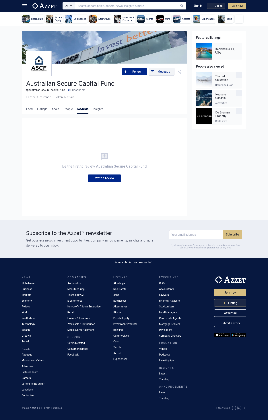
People (68, 109)
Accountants (166, 289)
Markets (26, 294)
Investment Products (125, 324)
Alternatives (120, 306)
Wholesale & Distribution (81, 324)
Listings (42, 109)
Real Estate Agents (170, 318)
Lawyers (164, 294)
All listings (119, 283)
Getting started (76, 343)
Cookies (57, 408)
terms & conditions (225, 245)
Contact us (28, 395)
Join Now (237, 5)
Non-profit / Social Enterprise (84, 306)
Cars (116, 341)
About (55, 109)
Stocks (117, 312)
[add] (239, 75)
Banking (118, 329)
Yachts (117, 347)
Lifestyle (27, 335)
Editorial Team (30, 372)
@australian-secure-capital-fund (45, 90)
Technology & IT (76, 294)
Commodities (121, 335)
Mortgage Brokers (169, 324)
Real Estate (28, 318)
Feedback (73, 354)
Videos (163, 348)
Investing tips (166, 360)
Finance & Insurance (78, 318)
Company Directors (170, 335)
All (66, 5)
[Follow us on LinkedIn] (239, 408)
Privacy (46, 408)
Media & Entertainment (80, 329)
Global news (29, 283)
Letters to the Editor (33, 383)
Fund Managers (168, 312)
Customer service (77, 348)
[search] (182, 6)
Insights (98, 109)
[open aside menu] (25, 6)
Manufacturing (76, 289)
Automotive (74, 283)
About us (27, 354)
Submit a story (230, 323)
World (25, 312)
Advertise (27, 366)
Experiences (120, 359)
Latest (162, 373)
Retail (70, 312)
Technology (28, 324)
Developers (165, 329)
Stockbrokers (166, 306)
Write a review (104, 178)
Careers (26, 377)
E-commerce (74, 300)
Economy (27, 300)
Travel (25, 341)
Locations (27, 389)
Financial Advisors (169, 300)
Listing (219, 5)
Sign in (198, 5)
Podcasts (164, 354)
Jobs (116, 294)
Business (27, 289)
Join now (230, 292)
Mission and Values (33, 360)
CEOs (162, 283)
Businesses (120, 300)
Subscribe (232, 234)
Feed (29, 109)
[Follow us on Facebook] (234, 408)
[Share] (179, 71)
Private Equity (121, 318)
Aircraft (117, 353)
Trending (164, 379)
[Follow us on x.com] (244, 408)
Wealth (26, 329)
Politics (26, 306)
